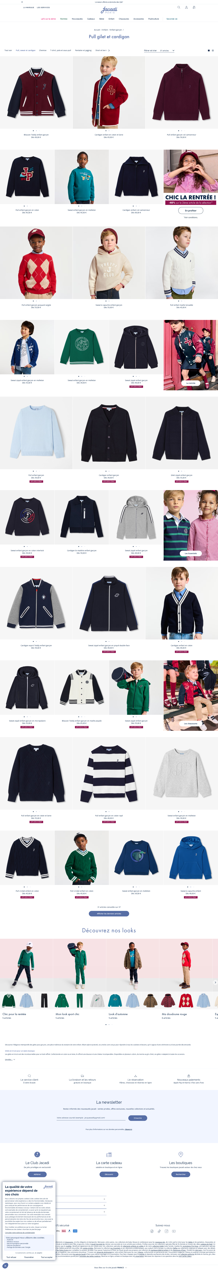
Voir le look (43, 1016)
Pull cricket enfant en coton (27, 891)
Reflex (175, 1248)
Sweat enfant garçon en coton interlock (27, 550)
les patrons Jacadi (79, 1254)
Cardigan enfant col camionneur (136, 210)
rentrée (141, 1254)
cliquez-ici (128, 1129)
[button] (48, 19)
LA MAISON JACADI (21, 1205)
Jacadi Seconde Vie (98, 1244)
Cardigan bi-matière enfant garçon (82, 550)
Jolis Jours (198, 1250)
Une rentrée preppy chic (109, 2)
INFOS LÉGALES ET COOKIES (24, 1212)
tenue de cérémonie (104, 1252)
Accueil (97, 30)
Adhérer (37, 1174)
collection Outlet (158, 1246)
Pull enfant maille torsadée (181, 305)
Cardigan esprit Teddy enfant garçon (36, 645)
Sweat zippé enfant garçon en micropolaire (27, 721)
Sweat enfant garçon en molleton (82, 210)
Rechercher (181, 1174)
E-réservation (139, 1256)
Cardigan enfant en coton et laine (109, 135)
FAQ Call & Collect (185, 1256)
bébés (190, 1242)
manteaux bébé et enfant (159, 1250)
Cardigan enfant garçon (109, 475)
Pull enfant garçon (36, 475)
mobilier (69, 1246)
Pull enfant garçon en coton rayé (109, 815)
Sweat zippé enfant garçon (136, 380)
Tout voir (8, 50)
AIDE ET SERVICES (20, 1199)
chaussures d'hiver (179, 1250)
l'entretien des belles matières (90, 1256)
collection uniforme (187, 1254)
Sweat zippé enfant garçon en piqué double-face (109, 645)
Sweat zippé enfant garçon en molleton (27, 380)
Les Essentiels (115, 1248)
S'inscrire (138, 1118)
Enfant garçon (116, 30)
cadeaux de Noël (206, 1244)
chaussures (69, 1242)
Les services (43, 7)
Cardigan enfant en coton (181, 645)
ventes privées (88, 1248)
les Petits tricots (62, 1250)
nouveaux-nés (160, 1242)
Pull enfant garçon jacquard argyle (36, 305)
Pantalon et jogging (83, 50)
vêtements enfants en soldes (133, 1246)
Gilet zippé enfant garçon (181, 475)
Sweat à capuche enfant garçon (109, 305)
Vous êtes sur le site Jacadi (109, 1267)
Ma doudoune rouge (174, 1014)
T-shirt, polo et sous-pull (60, 50)
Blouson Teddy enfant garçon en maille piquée (82, 721)
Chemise (42, 50)
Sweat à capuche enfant (191, 891)
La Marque (28, 7)
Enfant (105, 30)
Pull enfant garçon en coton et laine (36, 815)
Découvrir (109, 1174)
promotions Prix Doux (190, 1246)
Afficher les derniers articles (109, 913)
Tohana (140, 1252)
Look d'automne (118, 1014)
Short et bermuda (103, 50)
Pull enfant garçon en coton (27, 210)
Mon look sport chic (67, 1014)
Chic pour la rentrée (14, 1014)
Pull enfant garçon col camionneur (181, 135)
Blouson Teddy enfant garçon (36, 135)
